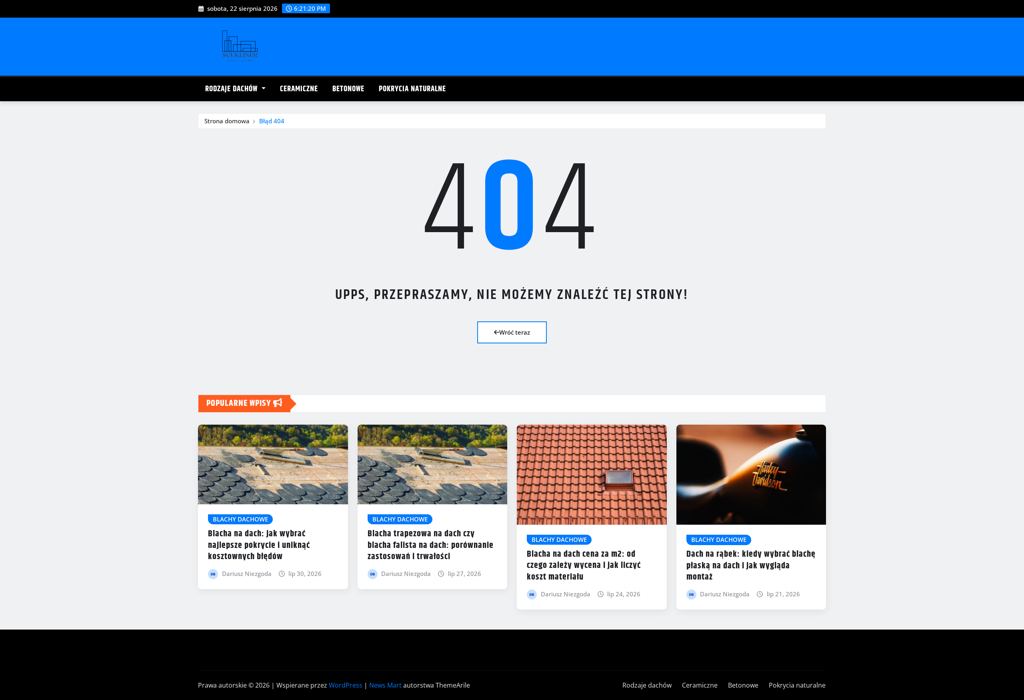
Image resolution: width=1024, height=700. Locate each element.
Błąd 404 (271, 121)
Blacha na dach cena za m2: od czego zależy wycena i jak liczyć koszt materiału (584, 566)
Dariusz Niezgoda (247, 574)
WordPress (345, 685)
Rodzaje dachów (232, 89)
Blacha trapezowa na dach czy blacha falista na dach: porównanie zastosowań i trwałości (431, 545)
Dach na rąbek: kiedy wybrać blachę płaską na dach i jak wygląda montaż (751, 566)
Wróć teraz (514, 332)
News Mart (385, 685)
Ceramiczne (299, 89)
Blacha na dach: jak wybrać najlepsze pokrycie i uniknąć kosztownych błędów (259, 545)
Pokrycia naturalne (412, 89)
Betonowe (348, 89)
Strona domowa (227, 121)
